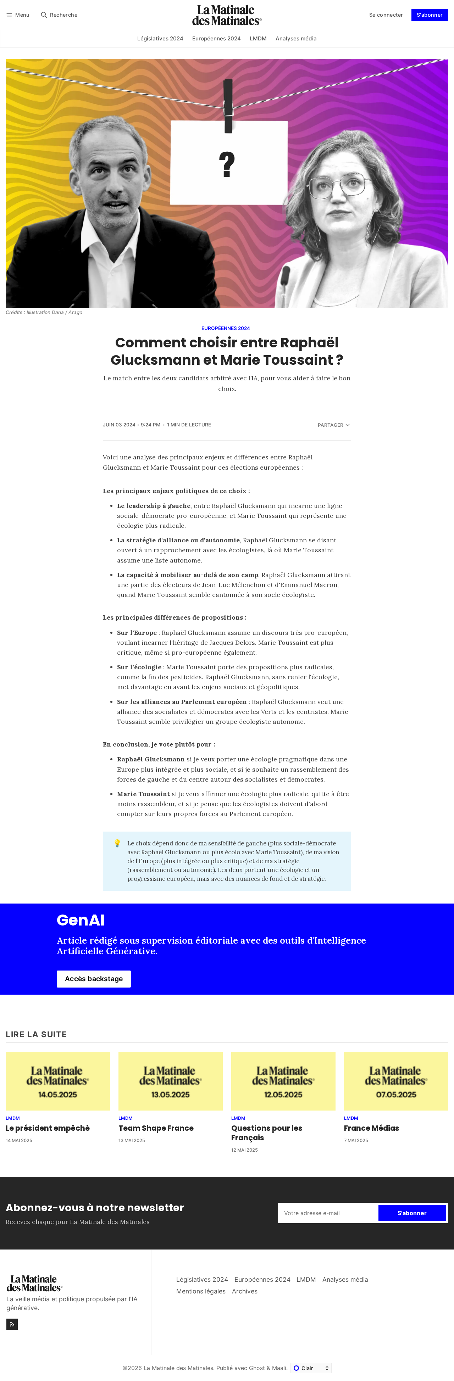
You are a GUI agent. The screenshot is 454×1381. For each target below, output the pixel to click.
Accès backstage (94, 978)
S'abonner (430, 15)
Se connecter (386, 15)
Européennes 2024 (225, 328)
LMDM (13, 1118)
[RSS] (12, 1324)
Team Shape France (156, 1128)
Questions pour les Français (267, 1133)
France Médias (371, 1128)
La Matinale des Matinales (178, 1367)
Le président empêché (48, 1128)
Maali (279, 1367)
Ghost (257, 1367)
